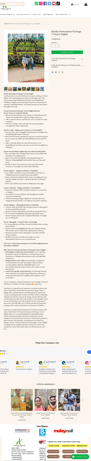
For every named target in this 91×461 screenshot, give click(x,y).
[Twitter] (49, 3)
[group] (45, 405)
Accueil (6, 24)
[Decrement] (53, 46)
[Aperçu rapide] (22, 400)
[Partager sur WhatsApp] (59, 72)
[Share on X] (63, 72)
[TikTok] (58, 3)
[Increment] (58, 46)
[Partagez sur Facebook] (52, 72)
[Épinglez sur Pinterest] (56, 72)
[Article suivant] (83, 400)
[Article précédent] (8, 400)
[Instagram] (40, 3)
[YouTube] (54, 3)
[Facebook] (45, 3)
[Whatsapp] (36, 3)
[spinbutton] (55, 46)
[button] (85, 4)
